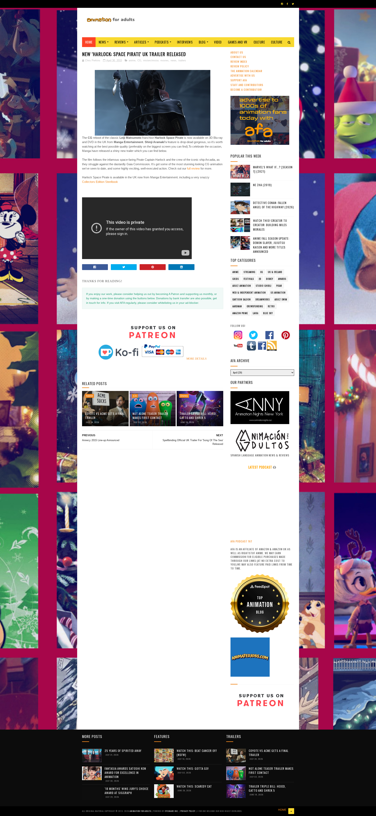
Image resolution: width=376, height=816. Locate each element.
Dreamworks (263, 299)
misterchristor (150, 60)
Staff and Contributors (246, 85)
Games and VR (237, 42)
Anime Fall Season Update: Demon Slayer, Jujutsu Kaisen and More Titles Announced (271, 245)
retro (271, 306)
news (173, 60)
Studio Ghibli (263, 285)
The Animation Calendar (246, 71)
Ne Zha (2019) (262, 185)
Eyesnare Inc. (172, 811)
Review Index (238, 61)
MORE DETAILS (196, 358)
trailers (182, 60)
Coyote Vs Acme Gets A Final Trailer (105, 415)
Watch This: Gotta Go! (193, 768)
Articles (140, 42)
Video (218, 42)
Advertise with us (242, 75)
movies (164, 60)
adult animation (241, 285)
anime (132, 60)
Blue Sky (268, 313)
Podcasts (161, 42)
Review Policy (239, 66)
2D (260, 278)
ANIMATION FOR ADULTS (141, 811)
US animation (278, 292)
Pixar (279, 285)
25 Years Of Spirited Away (123, 750)
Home (88, 42)
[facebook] (287, 4)
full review (193, 168)
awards (282, 278)
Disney (184, 395)
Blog (202, 42)
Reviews (120, 42)
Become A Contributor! (246, 89)
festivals (249, 278)
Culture (259, 42)
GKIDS (235, 278)
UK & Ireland (275, 272)
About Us (236, 52)
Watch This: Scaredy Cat (194, 786)
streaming (249, 272)
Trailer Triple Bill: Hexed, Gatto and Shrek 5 (198, 415)
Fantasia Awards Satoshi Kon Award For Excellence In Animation (125, 772)
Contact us (238, 57)
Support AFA (238, 80)
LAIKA (255, 313)
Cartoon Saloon (241, 299)
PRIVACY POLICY (188, 811)
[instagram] (282, 4)
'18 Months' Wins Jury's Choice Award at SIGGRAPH (126, 790)
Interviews (185, 42)
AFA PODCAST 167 (241, 541)
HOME (282, 809)
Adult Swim (281, 299)
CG (139, 60)
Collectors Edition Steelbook (100, 181)
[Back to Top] (291, 811)
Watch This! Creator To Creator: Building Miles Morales (270, 224)
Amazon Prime (240, 313)
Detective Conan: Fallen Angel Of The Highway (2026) (273, 204)
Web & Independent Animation (249, 292)
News (102, 42)
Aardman (237, 306)
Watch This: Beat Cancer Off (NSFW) (197, 752)
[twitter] (292, 4)
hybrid (89, 395)
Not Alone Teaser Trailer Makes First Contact (150, 415)
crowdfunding (255, 306)
